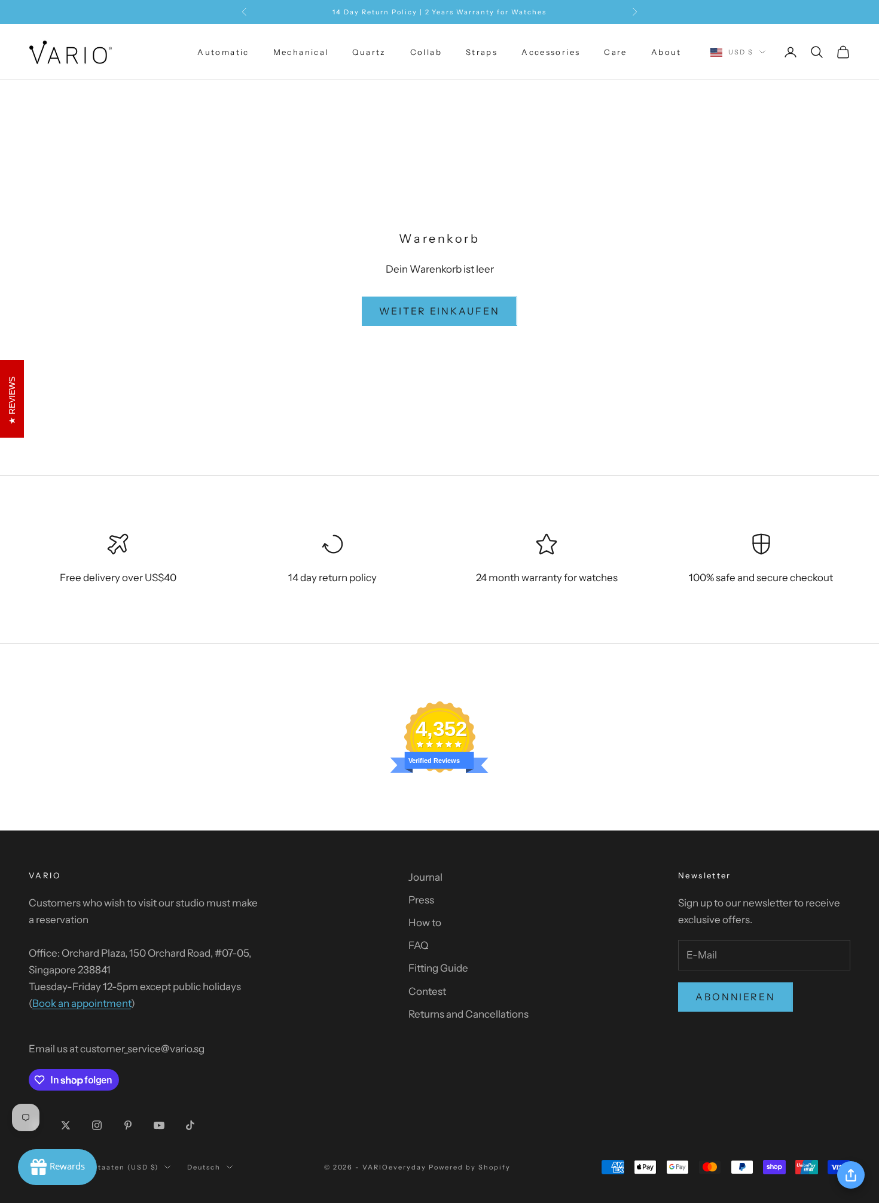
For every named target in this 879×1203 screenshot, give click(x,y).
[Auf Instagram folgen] (97, 1125)
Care (615, 52)
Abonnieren (735, 997)
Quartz (369, 52)
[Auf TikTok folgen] (190, 1125)
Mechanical (301, 52)
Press (421, 900)
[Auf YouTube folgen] (159, 1125)
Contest (427, 991)
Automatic (223, 52)
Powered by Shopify (470, 1167)
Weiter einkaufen (439, 311)
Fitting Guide (438, 968)
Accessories (550, 52)
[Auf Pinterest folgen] (128, 1125)
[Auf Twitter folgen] (66, 1125)
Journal (425, 877)
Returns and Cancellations (468, 1014)
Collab (426, 52)
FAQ (418, 945)
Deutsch (204, 1167)
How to (424, 923)
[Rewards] (57, 1167)
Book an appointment (81, 1003)
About (666, 52)
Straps (482, 52)
